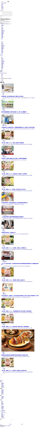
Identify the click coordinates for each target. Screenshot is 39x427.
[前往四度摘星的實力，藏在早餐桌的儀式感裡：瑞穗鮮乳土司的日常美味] (7, 92)
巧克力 (2, 58)
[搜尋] (0, 72)
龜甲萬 (3, 109)
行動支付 (4, 124)
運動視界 (2, 416)
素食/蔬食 (2, 60)
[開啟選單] (7, 13)
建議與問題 (1, 380)
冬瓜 (1, 38)
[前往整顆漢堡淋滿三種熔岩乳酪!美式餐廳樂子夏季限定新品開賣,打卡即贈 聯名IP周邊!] (17, 351)
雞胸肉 (2, 35)
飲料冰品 (2, 32)
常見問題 (2, 389)
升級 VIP (2, 8)
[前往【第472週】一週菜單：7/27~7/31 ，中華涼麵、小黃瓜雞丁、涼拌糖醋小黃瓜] (7, 244)
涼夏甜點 (2, 51)
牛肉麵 (2, 77)
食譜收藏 (2, 393)
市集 (1, 5)
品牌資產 (2, 386)
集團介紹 (2, 382)
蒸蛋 (1, 74)
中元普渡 (2, 28)
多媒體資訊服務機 (5, 125)
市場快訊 (4, 155)
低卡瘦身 (2, 31)
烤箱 (1, 69)
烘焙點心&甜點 (3, 45)
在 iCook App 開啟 (2, 426)
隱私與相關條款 (3, 410)
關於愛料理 (2, 383)
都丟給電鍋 (2, 63)
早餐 (1, 29)
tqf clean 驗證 (4, 110)
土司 (3, 94)
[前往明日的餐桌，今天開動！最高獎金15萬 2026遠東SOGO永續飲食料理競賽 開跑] (7, 154)
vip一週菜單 (4, 141)
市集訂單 (2, 392)
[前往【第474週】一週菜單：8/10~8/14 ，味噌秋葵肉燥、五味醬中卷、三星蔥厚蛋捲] (7, 170)
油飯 (1, 27)
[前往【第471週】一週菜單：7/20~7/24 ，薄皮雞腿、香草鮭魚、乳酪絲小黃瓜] (7, 276)
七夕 (1, 26)
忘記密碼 (2, 390)
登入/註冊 (2, 9)
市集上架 (2, 385)
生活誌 (2, 80)
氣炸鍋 (2, 34)
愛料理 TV (2, 6)
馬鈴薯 (2, 37)
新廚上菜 (2, 398)
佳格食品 (4, 293)
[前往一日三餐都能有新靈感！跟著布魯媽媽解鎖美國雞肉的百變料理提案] (7, 214)
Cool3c (2, 413)
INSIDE (2, 414)
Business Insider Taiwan (3, 412)
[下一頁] (1, 376)
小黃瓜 (2, 66)
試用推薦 (2, 7)
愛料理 (2, 79)
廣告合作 (2, 408)
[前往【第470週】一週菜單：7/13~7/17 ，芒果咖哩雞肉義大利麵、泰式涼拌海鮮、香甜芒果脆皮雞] (7, 307)
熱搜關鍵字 (1, 70)
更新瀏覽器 (10, 78)
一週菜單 (4, 140)
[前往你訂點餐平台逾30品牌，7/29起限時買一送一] (7, 228)
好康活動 (2, 404)
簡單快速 (2, 48)
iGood (2, 402)
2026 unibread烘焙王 (5, 261)
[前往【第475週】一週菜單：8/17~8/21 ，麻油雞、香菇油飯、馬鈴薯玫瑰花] (7, 139)
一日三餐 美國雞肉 (5, 215)
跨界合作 (4, 353)
